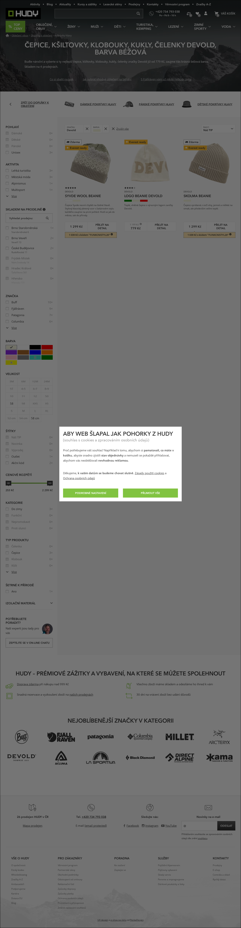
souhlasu (202, 838)
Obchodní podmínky (68, 875)
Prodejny (134, 4)
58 (11, 404)
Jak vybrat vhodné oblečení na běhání (107, 79)
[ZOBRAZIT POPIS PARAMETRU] (44, 209)
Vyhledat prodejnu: (21, 218)
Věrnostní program (177, 4)
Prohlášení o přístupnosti (71, 903)
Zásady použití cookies (149, 473)
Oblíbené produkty (197, 13)
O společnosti (18, 865)
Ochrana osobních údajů (79, 478)
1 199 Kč (132, 224)
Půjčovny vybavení (167, 870)
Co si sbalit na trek (61, 79)
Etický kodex (17, 870)
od (8, 483)
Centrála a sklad (221, 875)
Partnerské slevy (66, 870)
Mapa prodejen (32, 826)
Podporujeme (18, 889)
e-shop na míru (118, 920)
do (49, 483)
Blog (50, 4)
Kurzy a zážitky (87, 4)
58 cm (35, 418)
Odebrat (87, 129)
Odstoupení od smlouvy (70, 879)
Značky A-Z (203, 4)
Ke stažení (119, 865)
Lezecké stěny (112, 4)
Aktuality (65, 4)
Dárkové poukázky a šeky (171, 884)
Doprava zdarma (28, 684)
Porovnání (189, 13)
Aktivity (35, 4)
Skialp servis (164, 875)
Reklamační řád (66, 884)
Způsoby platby (66, 893)
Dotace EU (16, 898)
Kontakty (153, 4)
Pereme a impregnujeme (171, 879)
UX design (103, 920)
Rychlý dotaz (219, 879)
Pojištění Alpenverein (169, 865)
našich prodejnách (81, 695)
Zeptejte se (120, 870)
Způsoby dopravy (67, 889)
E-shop (216, 870)
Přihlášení (205, 13)
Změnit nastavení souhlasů (72, 908)
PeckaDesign (137, 920)
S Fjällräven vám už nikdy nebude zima (166, 79)
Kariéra (15, 893)
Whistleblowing (19, 875)
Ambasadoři (17, 884)
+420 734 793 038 (94, 816)
